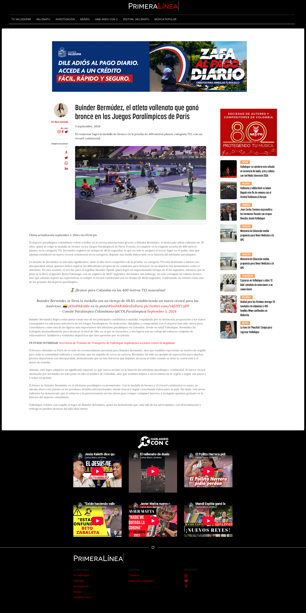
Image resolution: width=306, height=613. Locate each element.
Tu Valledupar (81, 575)
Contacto (134, 575)
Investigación (81, 586)
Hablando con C (82, 597)
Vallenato (78, 581)
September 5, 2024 (162, 311)
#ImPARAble (79, 306)
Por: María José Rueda (59, 122)
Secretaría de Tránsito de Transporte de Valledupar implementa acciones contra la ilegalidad (117, 343)
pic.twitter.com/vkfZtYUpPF (166, 306)
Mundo (77, 592)
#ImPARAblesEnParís (125, 306)
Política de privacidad (141, 581)
